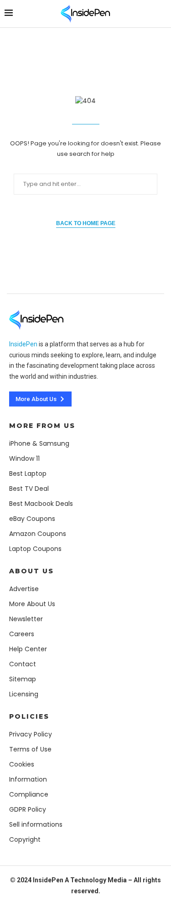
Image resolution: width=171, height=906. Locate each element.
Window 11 (24, 458)
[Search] (161, 13)
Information (28, 779)
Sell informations (35, 824)
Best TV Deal (29, 488)
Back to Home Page (85, 223)
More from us (42, 425)
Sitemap (22, 679)
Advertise (24, 589)
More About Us (32, 604)
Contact (22, 664)
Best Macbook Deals (41, 503)
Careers (21, 634)
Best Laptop (28, 473)
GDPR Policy (27, 809)
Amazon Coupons (37, 533)
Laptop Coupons (35, 549)
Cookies (21, 764)
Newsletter (26, 619)
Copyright (25, 839)
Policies (29, 716)
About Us (31, 571)
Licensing (23, 694)
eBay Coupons (32, 518)
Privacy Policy (30, 734)
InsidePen (23, 344)
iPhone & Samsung (39, 443)
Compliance (28, 794)
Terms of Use (30, 749)
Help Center (28, 649)
